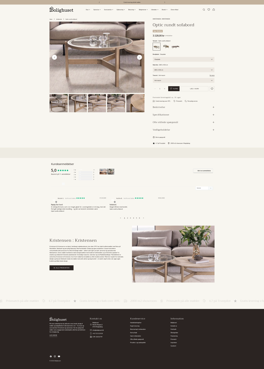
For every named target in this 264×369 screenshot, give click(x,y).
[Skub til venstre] (54, 57)
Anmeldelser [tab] (56, 184)
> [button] (143, 218)
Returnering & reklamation (138, 329)
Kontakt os (174, 326)
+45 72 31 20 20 (98, 333)
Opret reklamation (135, 336)
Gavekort (173, 346)
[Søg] (204, 10)
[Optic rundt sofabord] (156, 46)
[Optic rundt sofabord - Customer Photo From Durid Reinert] (110, 171)
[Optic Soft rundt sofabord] (166, 46)
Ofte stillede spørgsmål (137, 339)
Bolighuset (174, 322)
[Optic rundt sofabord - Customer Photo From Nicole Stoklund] (103, 171)
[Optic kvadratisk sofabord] (175, 46)
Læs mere (53, 335)
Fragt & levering (134, 326)
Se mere (212, 75)
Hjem (51, 19)
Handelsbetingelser (135, 322)
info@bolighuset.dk (98, 330)
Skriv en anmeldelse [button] (204, 171)
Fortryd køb (133, 332)
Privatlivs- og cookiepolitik (138, 342)
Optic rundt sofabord (57, 211)
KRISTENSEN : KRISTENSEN (161, 19)
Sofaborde (59, 19)
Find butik (173, 329)
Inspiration (174, 342)
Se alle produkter (61, 268)
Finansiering (174, 336)
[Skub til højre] (139, 57)
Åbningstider (174, 332)
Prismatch (173, 339)
